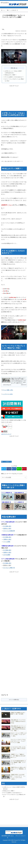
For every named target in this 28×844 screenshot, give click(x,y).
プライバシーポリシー (20, 835)
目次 (12, 68)
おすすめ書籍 (6, 554)
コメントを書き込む (14, 699)
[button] (25, 477)
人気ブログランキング (6, 434)
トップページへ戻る (7, 394)
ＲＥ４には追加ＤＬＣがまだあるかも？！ (14, 76)
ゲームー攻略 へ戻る (7, 390)
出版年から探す (7, 552)
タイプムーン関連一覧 (9, 567)
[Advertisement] (14, 22)
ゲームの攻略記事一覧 (6, 461)
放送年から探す (7, 528)
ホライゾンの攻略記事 (9, 530)
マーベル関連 (6, 541)
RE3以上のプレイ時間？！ (11, 74)
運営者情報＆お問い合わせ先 (8, 836)
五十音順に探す (7, 526)
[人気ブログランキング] (4, 432)
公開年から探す (7, 539)
